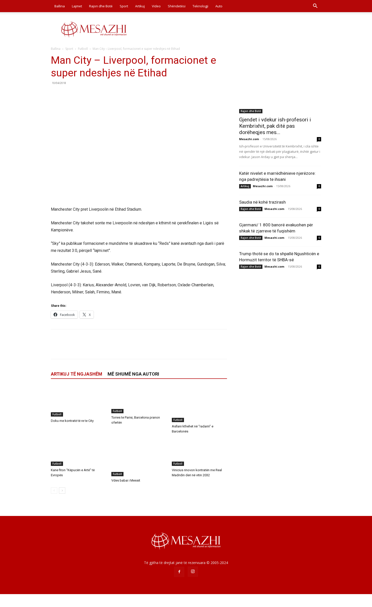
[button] (315, 6)
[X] (68, 94)
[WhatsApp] (91, 94)
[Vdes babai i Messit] (139, 457)
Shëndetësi (176, 6)
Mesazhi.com (249, 139)
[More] (102, 94)
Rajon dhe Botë (101, 6)
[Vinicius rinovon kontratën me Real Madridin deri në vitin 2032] (199, 452)
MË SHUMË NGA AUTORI (133, 374)
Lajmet (77, 6)
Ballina (59, 6)
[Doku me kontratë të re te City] (78, 401)
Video (156, 6)
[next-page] (62, 490)
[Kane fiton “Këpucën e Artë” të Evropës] (78, 452)
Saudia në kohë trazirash (262, 202)
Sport (124, 6)
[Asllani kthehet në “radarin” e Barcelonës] (199, 404)
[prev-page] (54, 490)
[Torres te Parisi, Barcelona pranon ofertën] (139, 399)
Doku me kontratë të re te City (72, 421)
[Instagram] (193, 572)
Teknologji (200, 6)
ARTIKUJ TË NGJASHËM (76, 374)
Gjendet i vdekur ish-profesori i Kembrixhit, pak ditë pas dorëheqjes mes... (275, 126)
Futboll (83, 49)
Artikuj (140, 6)
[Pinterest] (79, 94)
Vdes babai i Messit (125, 480)
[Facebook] (56, 94)
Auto (218, 6)
